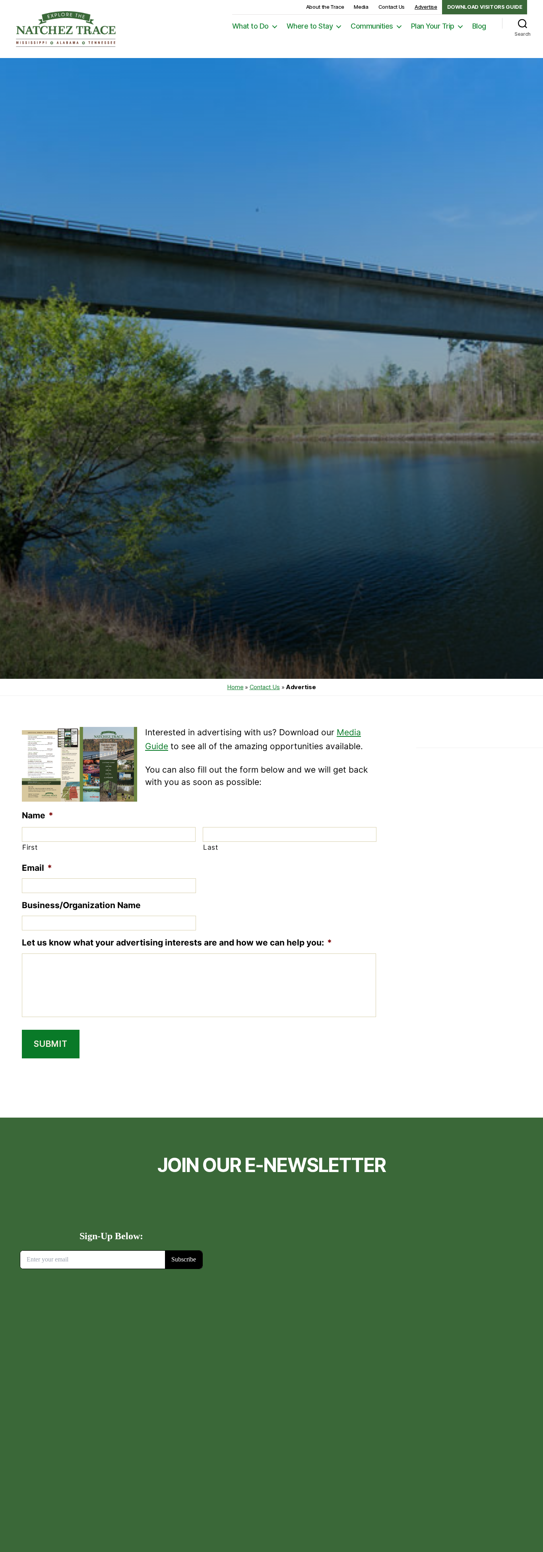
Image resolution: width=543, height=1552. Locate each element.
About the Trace (325, 7)
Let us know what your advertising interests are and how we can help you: (177, 942)
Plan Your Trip (432, 26)
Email (37, 868)
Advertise (426, 7)
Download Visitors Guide (484, 7)
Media (361, 7)
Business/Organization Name (81, 905)
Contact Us (391, 7)
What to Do (250, 26)
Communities (372, 26)
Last (210, 847)
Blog (479, 26)
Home (235, 687)
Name (37, 815)
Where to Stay (310, 26)
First (29, 847)
